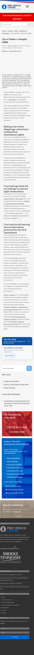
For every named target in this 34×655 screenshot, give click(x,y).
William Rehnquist (9, 388)
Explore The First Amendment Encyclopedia (16, 442)
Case (15, 31)
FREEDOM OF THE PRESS (15, 474)
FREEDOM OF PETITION (15, 471)
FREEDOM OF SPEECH (14, 464)
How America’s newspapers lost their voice (11, 574)
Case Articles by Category (15, 489)
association (13, 99)
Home (4, 31)
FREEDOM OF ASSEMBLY (15, 468)
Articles (10, 31)
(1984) (16, 384)
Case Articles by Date (14, 486)
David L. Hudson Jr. (13, 45)
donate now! (18, 512)
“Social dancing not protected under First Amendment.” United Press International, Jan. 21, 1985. (17, 403)
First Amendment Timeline (15, 493)
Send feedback (10, 355)
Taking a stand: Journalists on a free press (11, 583)
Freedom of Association (11, 381)
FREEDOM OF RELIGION (14, 477)
